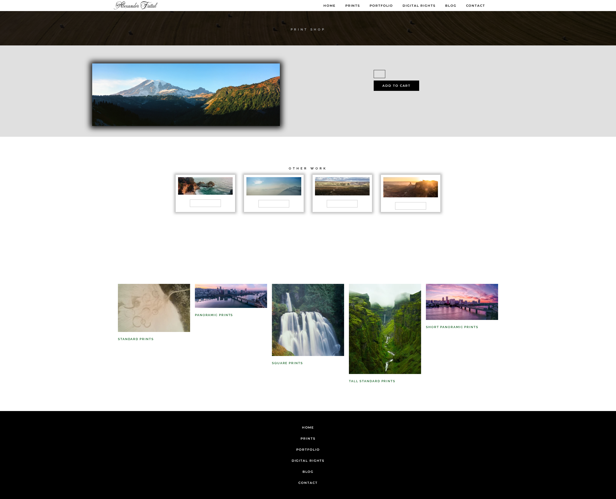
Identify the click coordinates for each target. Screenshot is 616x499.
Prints (352, 5)
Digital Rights (419, 5)
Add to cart (396, 85)
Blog (450, 5)
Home (329, 5)
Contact (475, 5)
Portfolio (381, 5)
